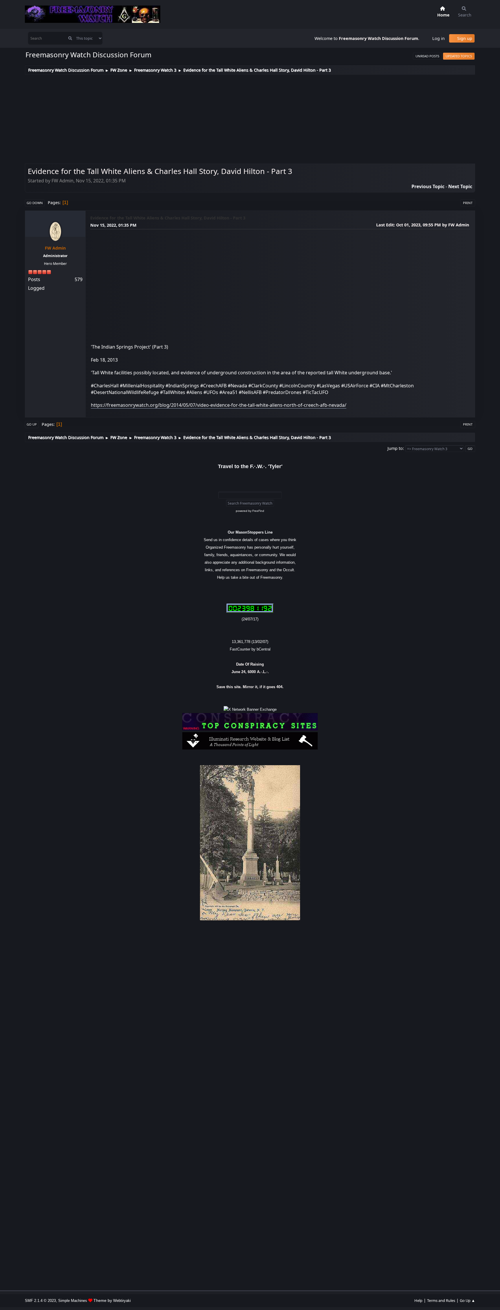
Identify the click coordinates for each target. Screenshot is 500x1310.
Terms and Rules (441, 1300)
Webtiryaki (122, 1300)
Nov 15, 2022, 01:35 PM (113, 225)
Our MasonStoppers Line (250, 532)
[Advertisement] (250, 118)
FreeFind (258, 510)
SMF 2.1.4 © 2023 (40, 1300)
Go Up (32, 424)
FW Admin (55, 248)
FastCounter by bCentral (250, 649)
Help (418, 1300)
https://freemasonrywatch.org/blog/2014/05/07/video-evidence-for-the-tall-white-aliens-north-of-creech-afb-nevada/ (218, 405)
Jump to (395, 448)
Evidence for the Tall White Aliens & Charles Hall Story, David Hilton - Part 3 (167, 218)
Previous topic (427, 186)
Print (468, 203)
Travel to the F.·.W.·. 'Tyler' (250, 466)
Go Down (35, 203)
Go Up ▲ (467, 1300)
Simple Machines (72, 1300)
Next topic (460, 186)
